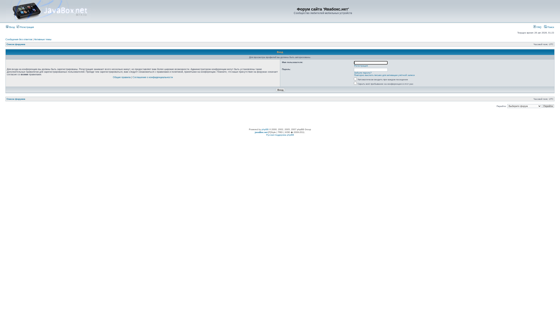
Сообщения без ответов (18, 39)
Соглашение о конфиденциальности (153, 77)
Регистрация (26, 27)
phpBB (265, 129)
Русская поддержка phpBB (280, 135)
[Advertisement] (280, 118)
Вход (12, 27)
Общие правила (122, 77)
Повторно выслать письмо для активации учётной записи (384, 75)
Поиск (550, 27)
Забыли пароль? (363, 73)
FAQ (538, 27)
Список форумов (16, 44)
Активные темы (42, 39)
